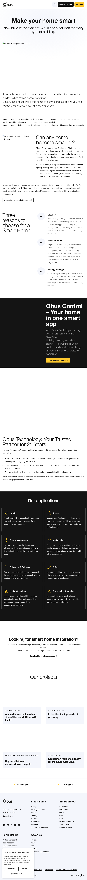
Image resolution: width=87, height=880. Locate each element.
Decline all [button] (25, 869)
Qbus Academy (8, 843)
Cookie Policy (37, 870)
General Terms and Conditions (66, 870)
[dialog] (18, 863)
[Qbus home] (8, 4)
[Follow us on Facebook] (4, 824)
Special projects (65, 827)
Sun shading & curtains (39, 827)
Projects (34, 840)
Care (61, 815)
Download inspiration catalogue (42, 656)
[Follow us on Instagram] (7, 824)
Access (34, 818)
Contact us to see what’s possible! (18, 200)
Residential (63, 806)
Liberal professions (66, 821)
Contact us (7, 816)
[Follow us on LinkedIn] (19, 824)
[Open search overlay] (54, 4)
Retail (61, 818)
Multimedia (35, 821)
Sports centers (64, 824)
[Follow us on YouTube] (15, 825)
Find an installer (65, 4)
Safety (33, 812)
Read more (7, 864)
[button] (18, 873)
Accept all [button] (11, 869)
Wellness (34, 824)
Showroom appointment (40, 852)
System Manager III (10, 840)
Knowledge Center (10, 846)
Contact (34, 849)
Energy (33, 806)
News (33, 843)
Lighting (34, 815)
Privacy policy (49, 870)
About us (36, 834)
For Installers (10, 834)
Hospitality (63, 809)
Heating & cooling (38, 809)
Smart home (38, 801)
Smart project (67, 801)
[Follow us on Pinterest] (11, 824)
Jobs (33, 846)
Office (61, 812)
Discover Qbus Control (57, 360)
